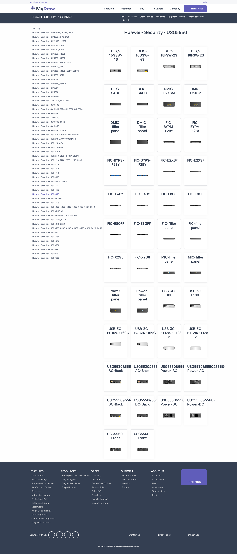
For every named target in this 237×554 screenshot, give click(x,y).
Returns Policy (99, 487)
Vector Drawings (39, 479)
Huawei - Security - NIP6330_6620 (48, 75)
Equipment (172, 16)
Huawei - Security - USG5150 (45, 168)
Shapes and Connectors (43, 483)
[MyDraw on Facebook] (51, 534)
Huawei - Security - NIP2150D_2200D (49, 41)
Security (126, 20)
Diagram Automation (41, 522)
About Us (157, 471)
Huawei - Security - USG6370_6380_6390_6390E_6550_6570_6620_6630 (67, 228)
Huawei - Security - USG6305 (45, 202)
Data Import (37, 506)
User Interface (38, 475)
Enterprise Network (196, 16)
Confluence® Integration (43, 518)
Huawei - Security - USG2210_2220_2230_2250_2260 (57, 160)
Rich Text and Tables (41, 487)
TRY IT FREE (196, 8)
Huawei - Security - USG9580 (45, 258)
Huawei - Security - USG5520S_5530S (49, 181)
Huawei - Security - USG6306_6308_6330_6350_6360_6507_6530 (63, 207)
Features (109, 8)
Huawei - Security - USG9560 (45, 253)
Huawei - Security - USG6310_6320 (48, 224)
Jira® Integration (39, 514)
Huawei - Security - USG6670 (45, 241)
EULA (154, 495)
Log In (204, 2)
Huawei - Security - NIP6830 (45, 92)
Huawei (182, 16)
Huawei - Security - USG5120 (45, 164)
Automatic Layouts (41, 495)
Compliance (158, 479)
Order (95, 471)
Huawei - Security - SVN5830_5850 (48, 122)
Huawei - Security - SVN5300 (45, 105)
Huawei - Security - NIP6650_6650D (49, 83)
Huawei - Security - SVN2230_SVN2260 (50, 100)
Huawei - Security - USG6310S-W (47, 211)
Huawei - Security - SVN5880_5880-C (49, 130)
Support (158, 8)
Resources (125, 8)
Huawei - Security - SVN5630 (45, 113)
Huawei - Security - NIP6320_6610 (48, 66)
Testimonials (158, 491)
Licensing (96, 475)
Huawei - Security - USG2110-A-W (47, 143)
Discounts (97, 479)
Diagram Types (69, 479)
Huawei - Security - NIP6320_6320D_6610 (51, 62)
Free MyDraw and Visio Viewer (75, 475)
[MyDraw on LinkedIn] (67, 534)
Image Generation (40, 502)
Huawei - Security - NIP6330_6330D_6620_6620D (55, 71)
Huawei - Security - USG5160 (45, 173)
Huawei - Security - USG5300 (45, 177)
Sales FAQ (96, 491)
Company (175, 8)
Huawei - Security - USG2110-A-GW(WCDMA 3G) (54, 139)
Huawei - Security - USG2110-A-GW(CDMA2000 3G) (56, 134)
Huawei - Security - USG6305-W (47, 198)
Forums (125, 487)
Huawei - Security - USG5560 (45, 194)
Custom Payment (100, 502)
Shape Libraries (146, 16)
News (155, 483)
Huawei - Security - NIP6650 (45, 79)
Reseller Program (100, 499)
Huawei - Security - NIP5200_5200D (49, 54)
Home (123, 16)
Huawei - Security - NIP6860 (45, 96)
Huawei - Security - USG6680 (45, 245)
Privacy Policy (164, 534)
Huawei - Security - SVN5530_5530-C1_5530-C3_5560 (57, 109)
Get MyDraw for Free (101, 483)
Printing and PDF (39, 499)
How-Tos (126, 483)
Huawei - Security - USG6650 (45, 232)
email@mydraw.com (39, 2)
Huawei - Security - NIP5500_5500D (49, 58)
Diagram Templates (71, 483)
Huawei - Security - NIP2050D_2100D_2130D (53, 32)
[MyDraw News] (75, 534)
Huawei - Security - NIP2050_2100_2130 (50, 37)
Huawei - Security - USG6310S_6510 (49, 219)
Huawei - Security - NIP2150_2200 (48, 45)
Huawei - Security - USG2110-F (46, 151)
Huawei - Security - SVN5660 (45, 117)
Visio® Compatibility (41, 510)
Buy (142, 8)
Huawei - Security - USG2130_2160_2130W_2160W (55, 156)
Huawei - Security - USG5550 (45, 190)
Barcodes (36, 491)
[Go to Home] (43, 8)
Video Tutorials (129, 475)
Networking (160, 16)
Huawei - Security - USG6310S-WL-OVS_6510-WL (55, 215)
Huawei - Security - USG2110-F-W (47, 147)
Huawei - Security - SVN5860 (45, 126)
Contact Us (157, 475)
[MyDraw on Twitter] (59, 534)
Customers (157, 487)
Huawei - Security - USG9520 (45, 249)
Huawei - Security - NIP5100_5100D (48, 49)
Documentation (129, 479)
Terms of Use (192, 534)
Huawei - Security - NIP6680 (45, 88)
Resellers (96, 495)
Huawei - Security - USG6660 (45, 236)
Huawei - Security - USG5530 (45, 185)
